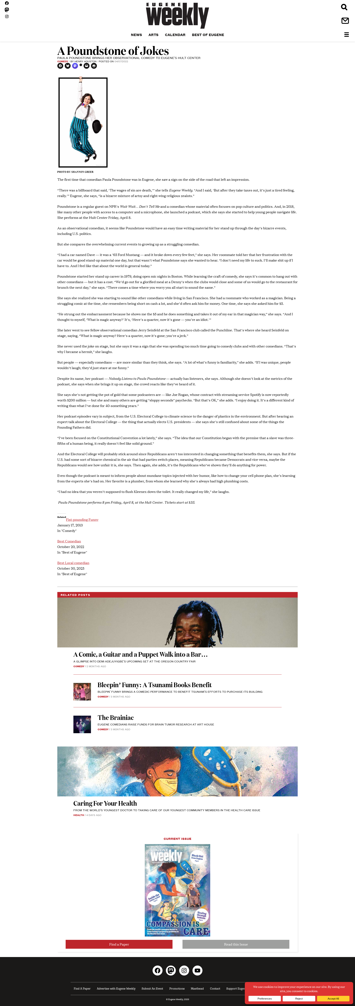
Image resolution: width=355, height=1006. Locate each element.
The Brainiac (116, 717)
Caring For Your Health (105, 803)
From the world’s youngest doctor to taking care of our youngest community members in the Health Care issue (166, 810)
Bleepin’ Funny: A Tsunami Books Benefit (155, 684)
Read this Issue (236, 944)
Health (78, 815)
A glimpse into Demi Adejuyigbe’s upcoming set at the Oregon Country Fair (134, 661)
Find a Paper (119, 944)
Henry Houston (86, 61)
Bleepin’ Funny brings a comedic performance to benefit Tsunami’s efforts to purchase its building (180, 691)
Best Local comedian (73, 562)
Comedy (62, 61)
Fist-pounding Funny (82, 519)
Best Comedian (69, 541)
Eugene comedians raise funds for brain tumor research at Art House (156, 724)
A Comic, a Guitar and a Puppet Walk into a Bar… (140, 654)
